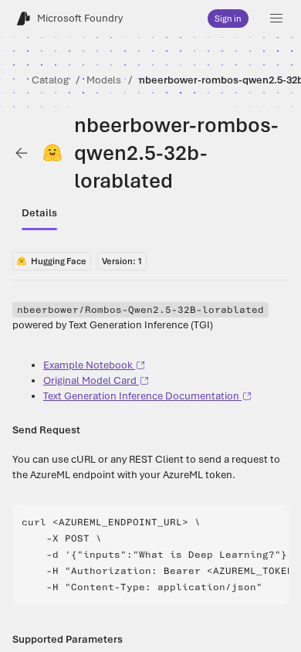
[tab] (39, 213)
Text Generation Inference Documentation (141, 395)
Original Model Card (90, 380)
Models (103, 80)
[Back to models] (21, 153)
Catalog (50, 80)
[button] (276, 18)
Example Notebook (88, 365)
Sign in (228, 18)
